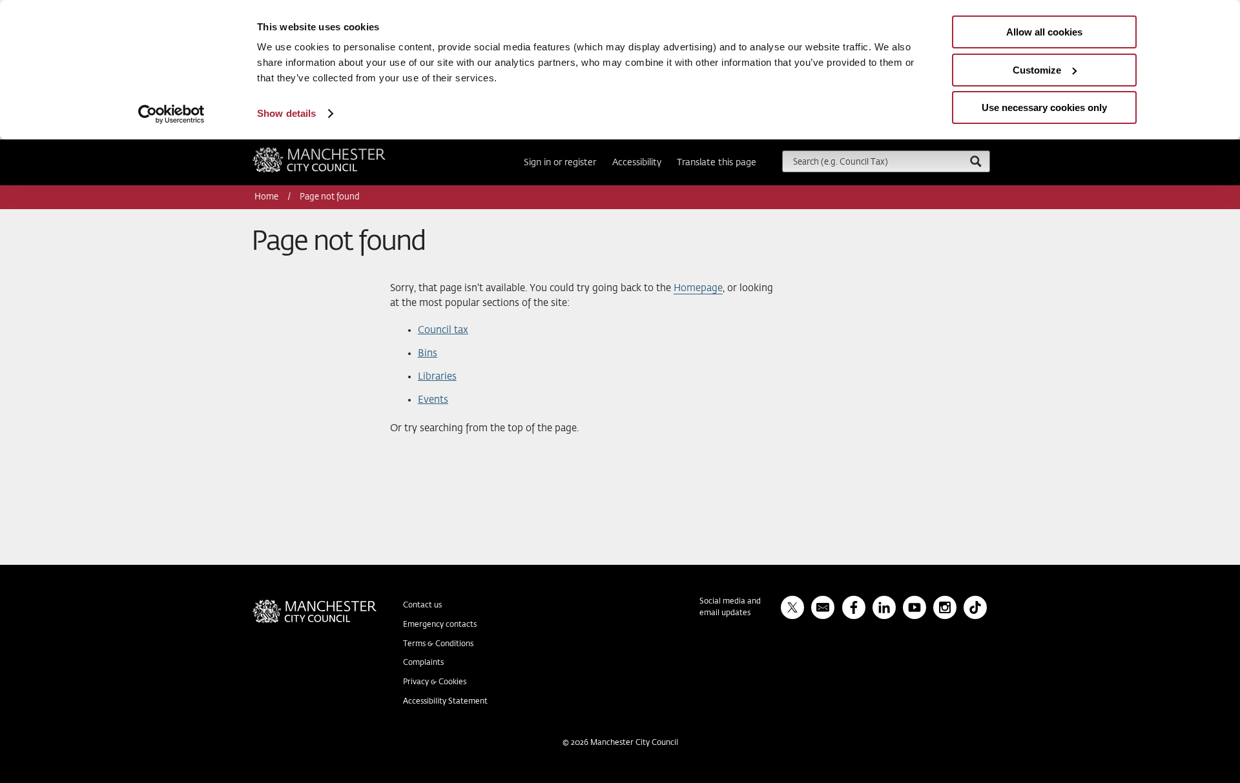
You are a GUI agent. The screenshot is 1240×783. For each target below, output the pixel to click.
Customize (1037, 70)
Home (267, 197)
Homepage (698, 288)
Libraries (437, 376)
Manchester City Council (336, 152)
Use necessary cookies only (1044, 107)
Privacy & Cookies (434, 682)
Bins (427, 353)
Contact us (422, 605)
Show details (286, 113)
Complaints (423, 663)
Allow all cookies (1044, 31)
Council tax (443, 330)
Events (433, 400)
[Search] (975, 161)
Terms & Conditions (438, 644)
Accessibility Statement (445, 702)
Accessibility (636, 162)
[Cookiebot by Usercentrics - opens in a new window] (171, 114)
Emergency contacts (440, 625)
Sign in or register (560, 162)
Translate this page (716, 162)
